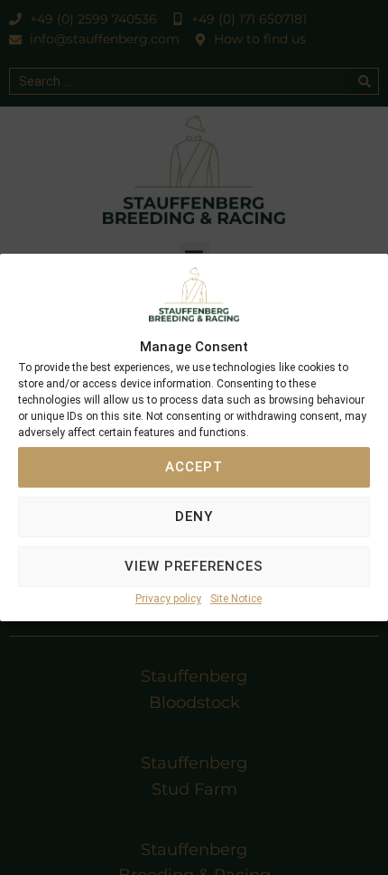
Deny (194, 517)
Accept (194, 468)
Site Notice (236, 598)
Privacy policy (168, 598)
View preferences (194, 567)
